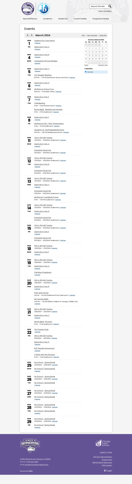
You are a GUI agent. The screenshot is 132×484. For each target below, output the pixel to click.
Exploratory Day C (42, 69)
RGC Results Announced (44, 348)
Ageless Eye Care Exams (44, 40)
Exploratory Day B (41, 55)
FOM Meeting (39, 103)
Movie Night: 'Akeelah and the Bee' (48, 109)
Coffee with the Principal (44, 354)
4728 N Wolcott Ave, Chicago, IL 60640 (35, 459)
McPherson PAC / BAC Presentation (49, 123)
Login (109, 471)
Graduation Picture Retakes (45, 61)
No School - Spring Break (44, 362)
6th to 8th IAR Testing (43, 246)
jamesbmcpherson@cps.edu (36, 465)
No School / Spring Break (44, 369)
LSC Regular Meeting (42, 75)
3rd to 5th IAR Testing (43, 138)
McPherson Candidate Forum (46, 197)
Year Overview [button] (92, 35)
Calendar (90, 72)
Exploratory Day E (41, 97)
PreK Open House (41, 293)
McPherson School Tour (44, 89)
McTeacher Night (41, 299)
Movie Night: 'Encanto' (43, 322)
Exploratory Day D (41, 83)
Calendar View (103, 65)
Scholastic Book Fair (42, 150)
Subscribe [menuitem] (102, 35)
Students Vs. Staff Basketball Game (49, 130)
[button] (30, 18)
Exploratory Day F (41, 117)
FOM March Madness (42, 272)
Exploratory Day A (41, 47)
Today (86, 65)
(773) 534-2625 (32, 462)
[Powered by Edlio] (43, 471)
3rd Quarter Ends (41, 329)
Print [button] (83, 35)
